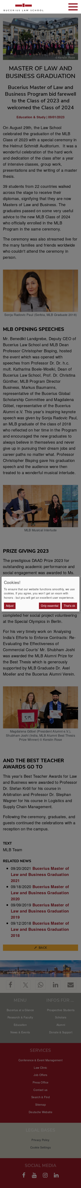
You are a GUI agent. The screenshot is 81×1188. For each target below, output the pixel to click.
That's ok (69, 606)
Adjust (10, 606)
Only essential (49, 606)
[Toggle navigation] (73, 7)
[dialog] (40, 594)
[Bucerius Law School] (23, 7)
